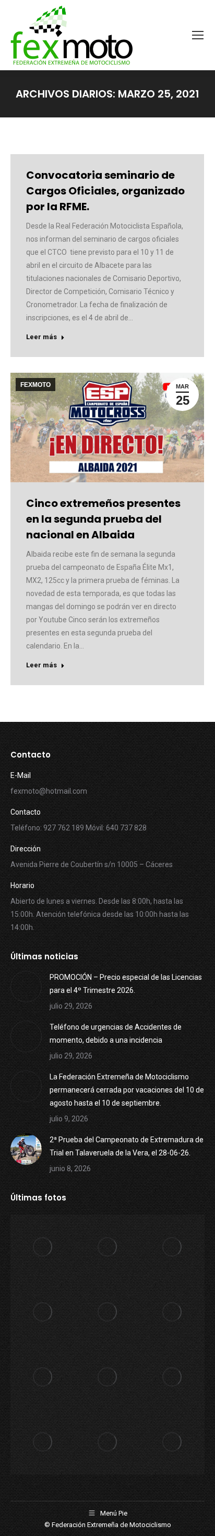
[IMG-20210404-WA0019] (172, 1442)
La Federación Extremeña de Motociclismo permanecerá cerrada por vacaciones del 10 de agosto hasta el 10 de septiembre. (127, 1090)
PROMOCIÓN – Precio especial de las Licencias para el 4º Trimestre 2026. (126, 983)
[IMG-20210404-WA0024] (42, 1377)
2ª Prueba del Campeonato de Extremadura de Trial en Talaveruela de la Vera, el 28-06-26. (127, 1146)
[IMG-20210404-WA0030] (107, 1247)
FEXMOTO (35, 384)
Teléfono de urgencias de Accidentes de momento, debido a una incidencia (116, 1033)
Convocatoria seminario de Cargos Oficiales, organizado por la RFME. (105, 191)
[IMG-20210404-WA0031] (42, 1247)
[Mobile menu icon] (198, 35)
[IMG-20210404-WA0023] (107, 1377)
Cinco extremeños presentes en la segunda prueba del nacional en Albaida (103, 519)
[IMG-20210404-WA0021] (42, 1442)
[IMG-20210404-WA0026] (172, 1312)
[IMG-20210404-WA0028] (42, 1312)
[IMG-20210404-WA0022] (172, 1377)
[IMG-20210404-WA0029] (172, 1247)
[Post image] (26, 986)
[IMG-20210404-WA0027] (107, 1312)
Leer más (41, 337)
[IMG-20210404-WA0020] (107, 1442)
